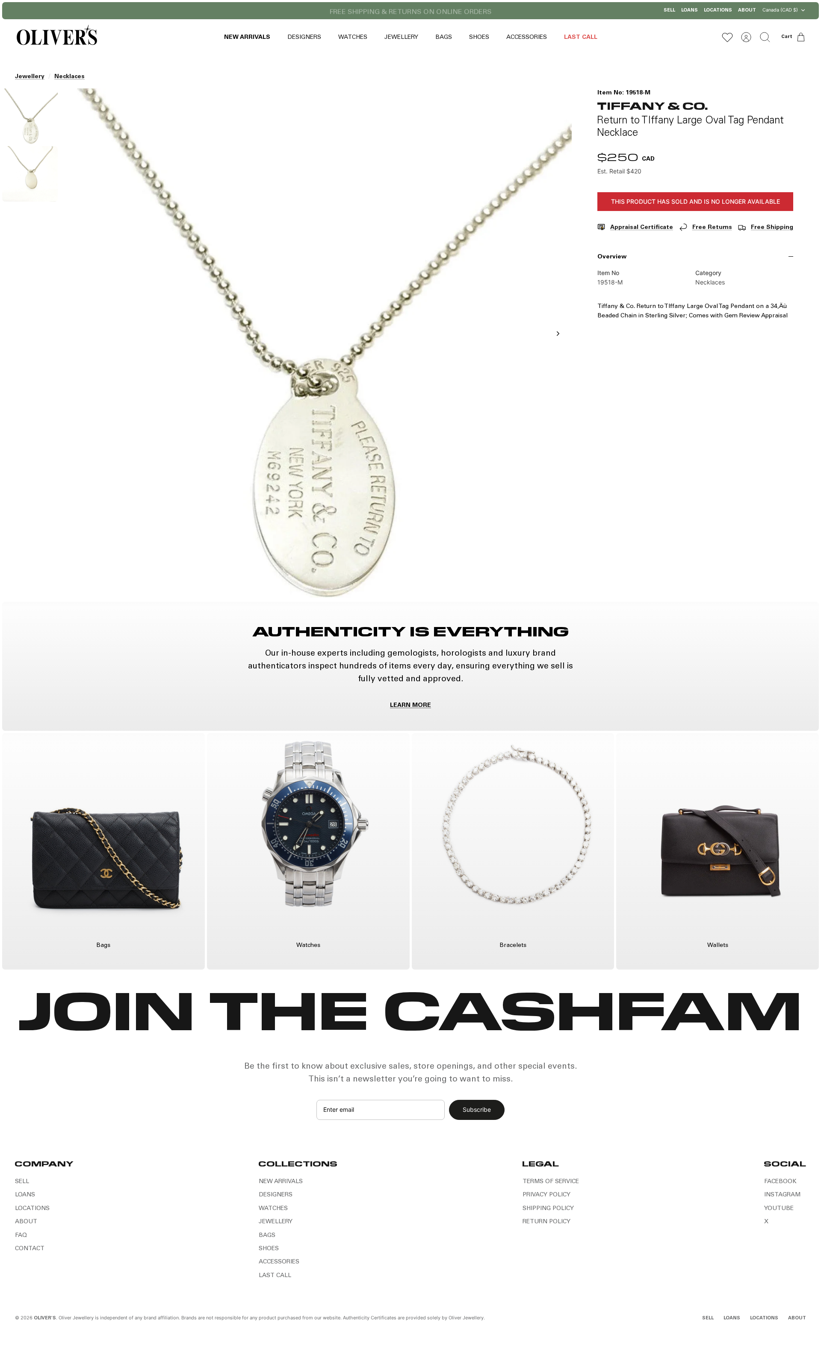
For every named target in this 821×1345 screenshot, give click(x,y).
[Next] (498, 10)
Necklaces (69, 77)
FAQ (21, 1236)
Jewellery (29, 77)
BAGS (443, 38)
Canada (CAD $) (780, 10)
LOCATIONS (718, 10)
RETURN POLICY (546, 1222)
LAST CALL (580, 38)
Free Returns (712, 228)
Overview (611, 257)
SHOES (479, 38)
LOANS (689, 10)
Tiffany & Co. (652, 105)
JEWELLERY (401, 38)
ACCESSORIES (526, 38)
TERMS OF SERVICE (551, 1182)
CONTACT (29, 1249)
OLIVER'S (45, 1318)
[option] (317, 343)
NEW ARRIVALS (247, 38)
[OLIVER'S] (56, 37)
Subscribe (477, 1109)
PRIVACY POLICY (546, 1195)
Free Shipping (772, 228)
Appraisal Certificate (641, 228)
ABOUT (747, 10)
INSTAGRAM (782, 1195)
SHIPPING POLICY (548, 1209)
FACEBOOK (780, 1182)
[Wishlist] (727, 37)
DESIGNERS (304, 38)
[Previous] (322, 10)
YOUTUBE (779, 1209)
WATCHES (352, 38)
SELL (669, 10)
